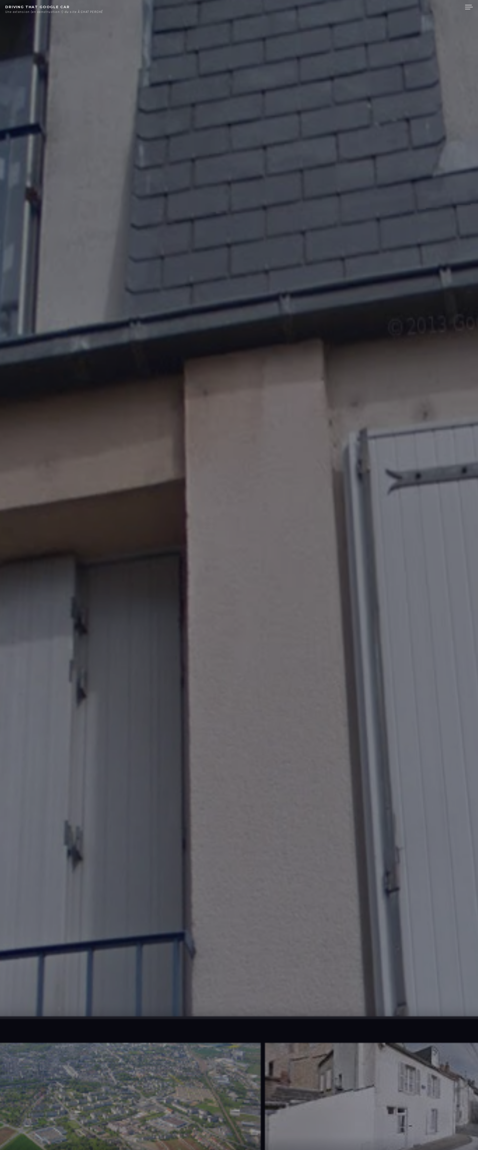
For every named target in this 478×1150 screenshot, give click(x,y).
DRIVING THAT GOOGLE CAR (37, 7)
